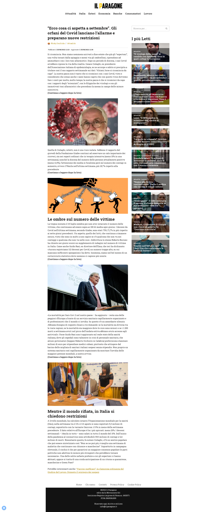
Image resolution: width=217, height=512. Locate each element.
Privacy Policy (117, 484)
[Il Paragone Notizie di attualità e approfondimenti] (108, 5)
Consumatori (133, 13)
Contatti (103, 484)
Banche (117, 13)
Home (79, 484)
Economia (104, 13)
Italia (82, 13)
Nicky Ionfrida (58, 43)
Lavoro (148, 13)
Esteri (91, 13)
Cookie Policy (134, 484)
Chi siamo (90, 484)
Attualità (70, 13)
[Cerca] (166, 28)
